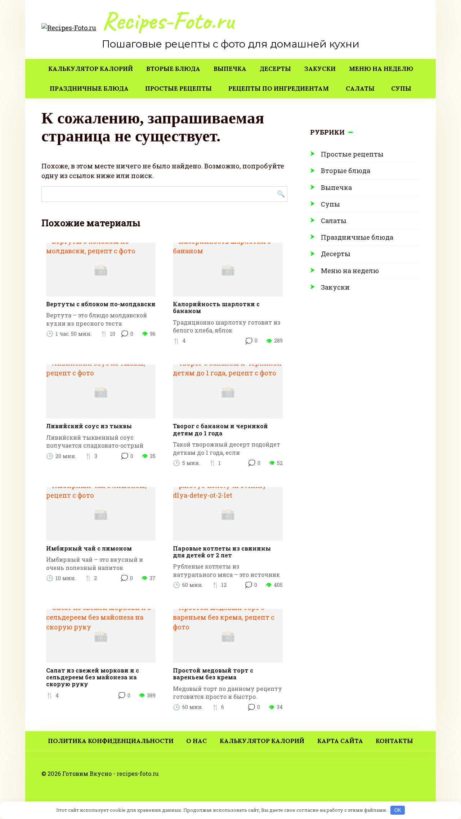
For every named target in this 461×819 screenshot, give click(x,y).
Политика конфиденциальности (111, 741)
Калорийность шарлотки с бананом (216, 307)
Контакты (394, 741)
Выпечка (230, 69)
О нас (196, 741)
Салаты (360, 88)
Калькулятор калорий (90, 69)
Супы (401, 88)
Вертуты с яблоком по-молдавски (101, 304)
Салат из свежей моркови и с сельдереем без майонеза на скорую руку (92, 677)
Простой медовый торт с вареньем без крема (213, 673)
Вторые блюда (173, 69)
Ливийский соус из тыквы (89, 426)
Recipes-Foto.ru (167, 20)
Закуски (320, 69)
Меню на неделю (381, 69)
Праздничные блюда (89, 88)
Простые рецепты (178, 88)
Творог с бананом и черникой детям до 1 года (220, 429)
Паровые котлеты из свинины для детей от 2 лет (222, 551)
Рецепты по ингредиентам (278, 88)
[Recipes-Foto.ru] (68, 27)
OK (397, 810)
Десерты (275, 69)
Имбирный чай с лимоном (89, 548)
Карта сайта (340, 741)
